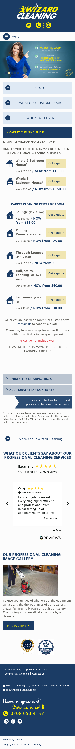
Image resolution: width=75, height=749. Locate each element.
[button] (7, 503)
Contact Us (38, 673)
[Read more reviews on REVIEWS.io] (52, 538)
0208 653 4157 (27, 713)
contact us (24, 324)
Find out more (17, 625)
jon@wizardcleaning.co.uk (21, 690)
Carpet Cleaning (12, 669)
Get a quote (56, 163)
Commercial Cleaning (17, 673)
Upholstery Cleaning (36, 669)
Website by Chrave (12, 739)
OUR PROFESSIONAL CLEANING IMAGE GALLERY (32, 556)
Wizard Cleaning (32, 744)
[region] (37, 504)
